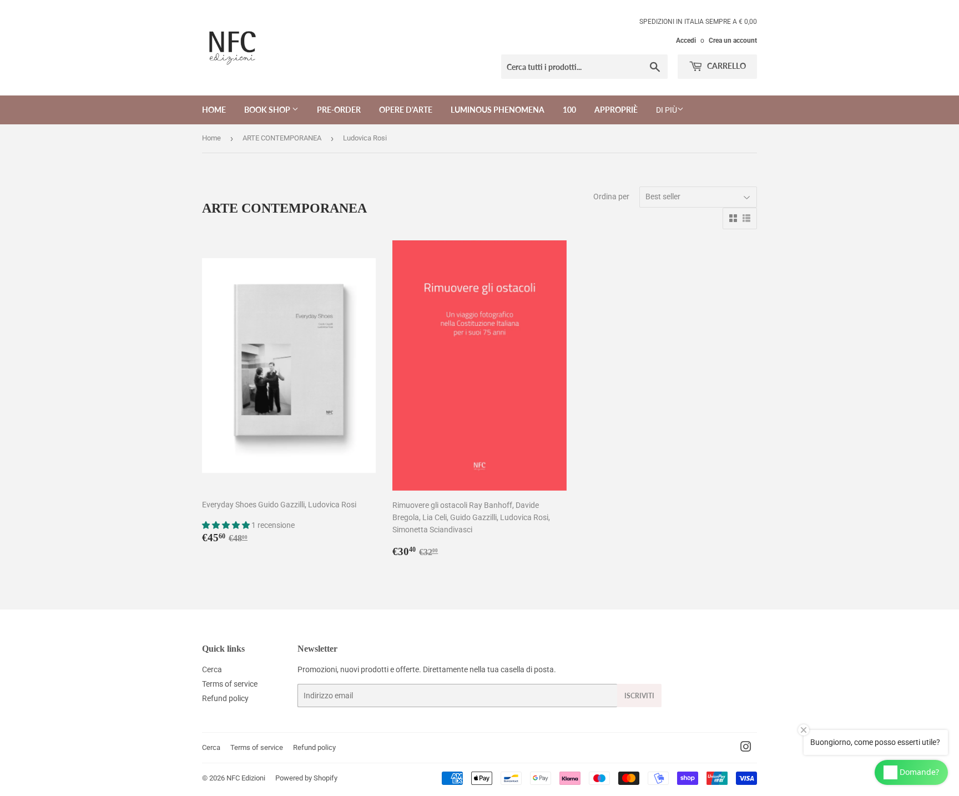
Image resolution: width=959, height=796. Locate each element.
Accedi (686, 40)
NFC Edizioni (245, 778)
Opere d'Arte (405, 109)
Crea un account (733, 40)
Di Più (666, 109)
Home (214, 109)
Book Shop (268, 109)
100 (569, 109)
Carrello (725, 65)
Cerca (212, 669)
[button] (226, 525)
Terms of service (230, 683)
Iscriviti (639, 696)
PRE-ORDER (339, 109)
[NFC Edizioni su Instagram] (745, 748)
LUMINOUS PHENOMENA (497, 109)
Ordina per (611, 196)
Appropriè (616, 109)
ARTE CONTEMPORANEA (282, 138)
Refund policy (225, 698)
